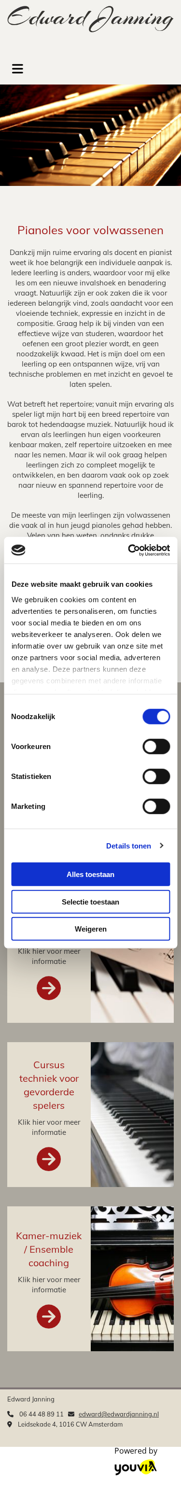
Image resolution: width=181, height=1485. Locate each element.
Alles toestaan (90, 874)
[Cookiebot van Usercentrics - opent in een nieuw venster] (129, 550)
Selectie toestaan (90, 901)
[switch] (156, 746)
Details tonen (128, 845)
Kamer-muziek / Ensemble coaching (49, 1249)
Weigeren (91, 929)
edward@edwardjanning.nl (119, 1414)
